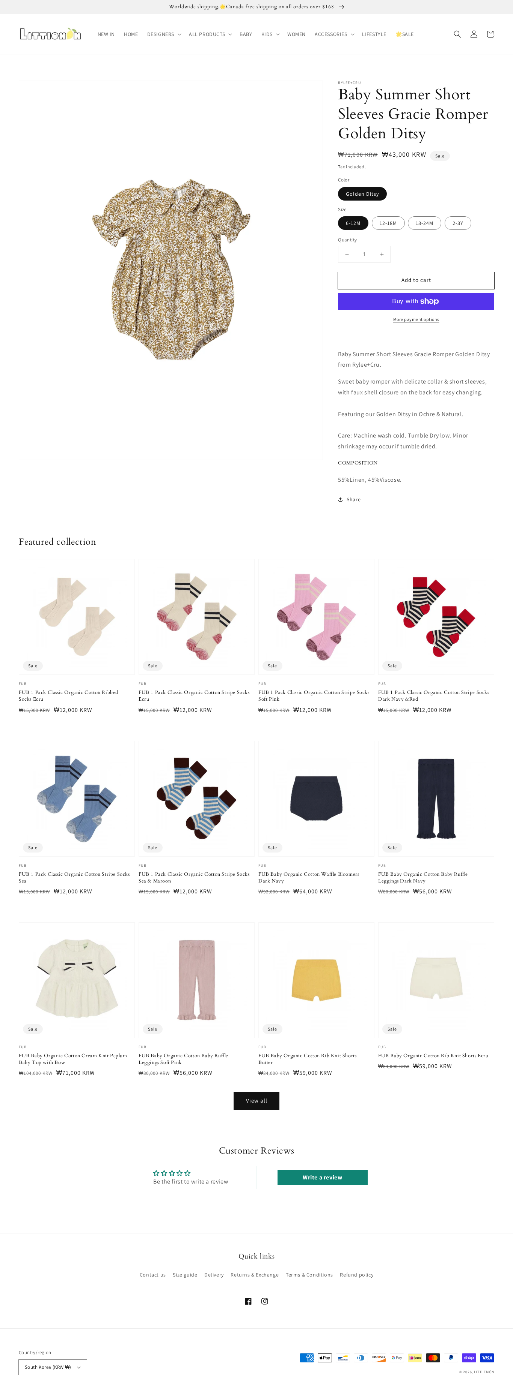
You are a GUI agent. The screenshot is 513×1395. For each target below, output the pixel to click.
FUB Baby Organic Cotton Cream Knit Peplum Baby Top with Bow (73, 1059)
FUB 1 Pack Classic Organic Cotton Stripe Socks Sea (74, 877)
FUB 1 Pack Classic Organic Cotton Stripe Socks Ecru (194, 696)
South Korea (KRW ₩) (48, 1367)
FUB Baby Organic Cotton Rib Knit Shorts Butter (307, 1059)
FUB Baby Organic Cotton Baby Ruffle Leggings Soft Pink (183, 1059)
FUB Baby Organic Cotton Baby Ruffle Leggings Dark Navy (423, 877)
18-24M (424, 223)
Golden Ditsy (362, 193)
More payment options (416, 319)
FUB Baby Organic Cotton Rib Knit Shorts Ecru (433, 1055)
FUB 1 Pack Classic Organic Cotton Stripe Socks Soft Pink (314, 696)
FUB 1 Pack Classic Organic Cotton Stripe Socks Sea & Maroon (194, 877)
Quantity (347, 240)
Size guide (185, 1274)
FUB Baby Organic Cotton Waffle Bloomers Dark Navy (308, 877)
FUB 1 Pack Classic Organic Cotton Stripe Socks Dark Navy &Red (433, 696)
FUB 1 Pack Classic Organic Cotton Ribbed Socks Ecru (68, 696)
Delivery (214, 1274)
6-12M (353, 223)
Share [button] (354, 499)
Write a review (322, 1177)
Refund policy (356, 1274)
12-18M (388, 223)
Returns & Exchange (255, 1274)
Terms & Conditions (309, 1274)
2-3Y (458, 223)
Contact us (153, 1274)
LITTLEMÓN (484, 1372)
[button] (163, 34)
